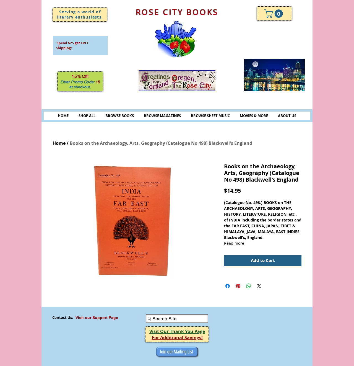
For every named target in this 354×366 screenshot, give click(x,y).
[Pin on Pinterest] (238, 286)
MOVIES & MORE (254, 115)
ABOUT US (287, 115)
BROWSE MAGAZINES (162, 115)
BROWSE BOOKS (119, 115)
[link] (274, 13)
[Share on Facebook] (227, 286)
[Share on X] (259, 286)
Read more (234, 243)
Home (59, 143)
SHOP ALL (87, 115)
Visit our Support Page (97, 317)
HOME (63, 115)
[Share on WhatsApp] (248, 286)
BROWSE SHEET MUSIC (210, 115)
